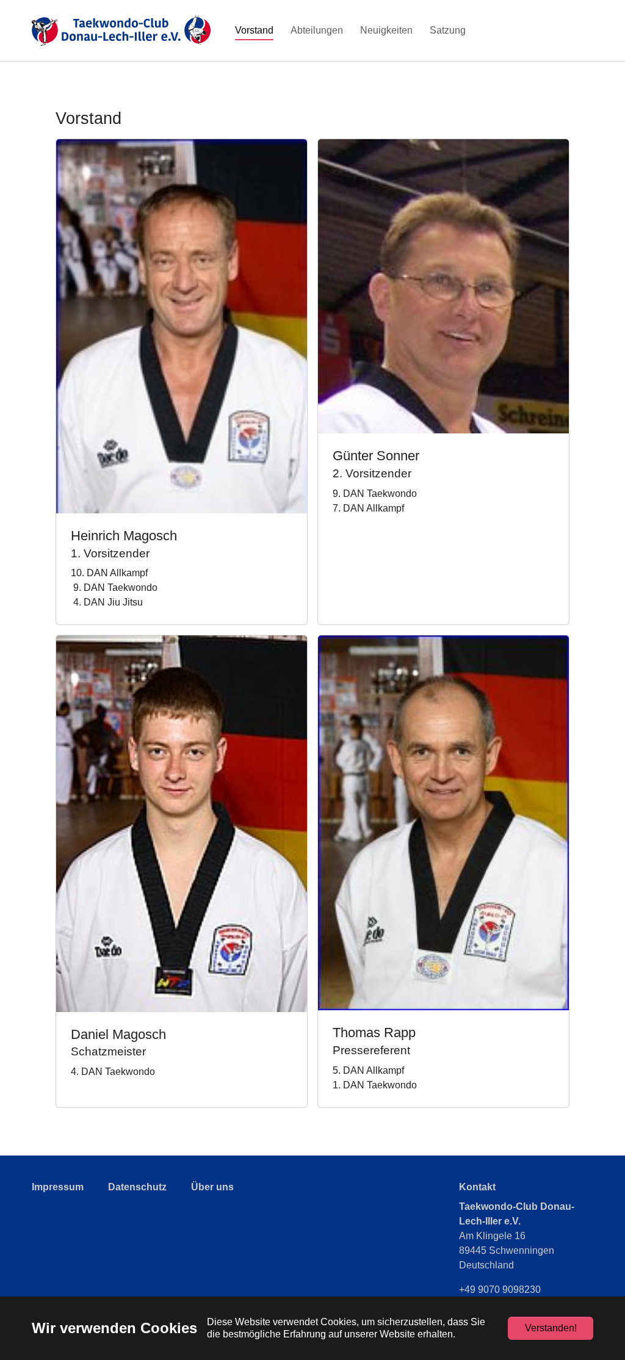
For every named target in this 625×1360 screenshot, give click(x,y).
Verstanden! (551, 1328)
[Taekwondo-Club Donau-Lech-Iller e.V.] (121, 30)
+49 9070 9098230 (500, 1289)
